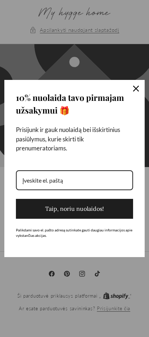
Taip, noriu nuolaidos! (74, 208)
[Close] (136, 88)
